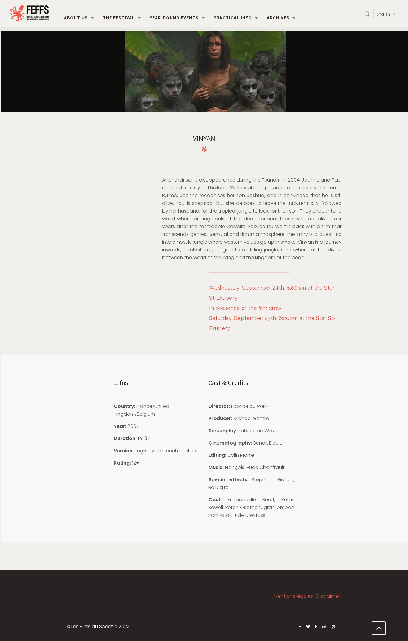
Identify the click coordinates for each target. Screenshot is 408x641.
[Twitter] (308, 626)
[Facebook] (300, 626)
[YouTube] (316, 626)
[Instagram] (332, 626)
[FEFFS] (29, 13)
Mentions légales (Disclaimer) (308, 596)
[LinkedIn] (324, 626)
